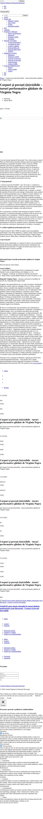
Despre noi (7, 19)
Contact (6, 624)
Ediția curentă (12, 69)
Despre (10, 67)
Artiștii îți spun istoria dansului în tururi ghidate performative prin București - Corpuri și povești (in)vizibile (20, 608)
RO (5, 6)
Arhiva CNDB (12, 64)
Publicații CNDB (13, 57)
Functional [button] (3, 758)
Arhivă (10, 71)
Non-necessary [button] (4, 744)
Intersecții (11, 35)
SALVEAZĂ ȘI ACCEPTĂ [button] (9, 803)
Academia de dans (14, 44)
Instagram (7, 658)
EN (5, 8)
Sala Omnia (11, 23)
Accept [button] (9, 698)
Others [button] (2, 795)
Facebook (7, 656)
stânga (6, 371)
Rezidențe (11, 39)
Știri (5, 28)
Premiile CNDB (13, 37)
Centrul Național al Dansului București (12, 3)
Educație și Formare (10, 40)
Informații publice (13, 26)
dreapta (6, 388)
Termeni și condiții (10, 632)
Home (2, 78)
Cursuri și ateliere (13, 46)
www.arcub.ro (37, 363)
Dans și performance (14, 33)
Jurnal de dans (12, 62)
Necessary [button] (3, 731)
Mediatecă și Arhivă (10, 53)
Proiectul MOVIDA (14, 49)
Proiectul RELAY (13, 48)
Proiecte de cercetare (14, 60)
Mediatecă (11, 55)
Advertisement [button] (4, 786)
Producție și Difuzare (10, 32)
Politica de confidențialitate (12, 634)
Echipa (10, 24)
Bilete (6, 619)
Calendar (7, 30)
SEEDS (10, 51)
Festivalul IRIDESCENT (12, 66)
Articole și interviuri (14, 58)
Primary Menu (5, 11)
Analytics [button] (3, 777)
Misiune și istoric (13, 21)
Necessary (5, 733)
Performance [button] (4, 768)
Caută (6, 17)
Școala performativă (14, 42)
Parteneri (7, 626)
